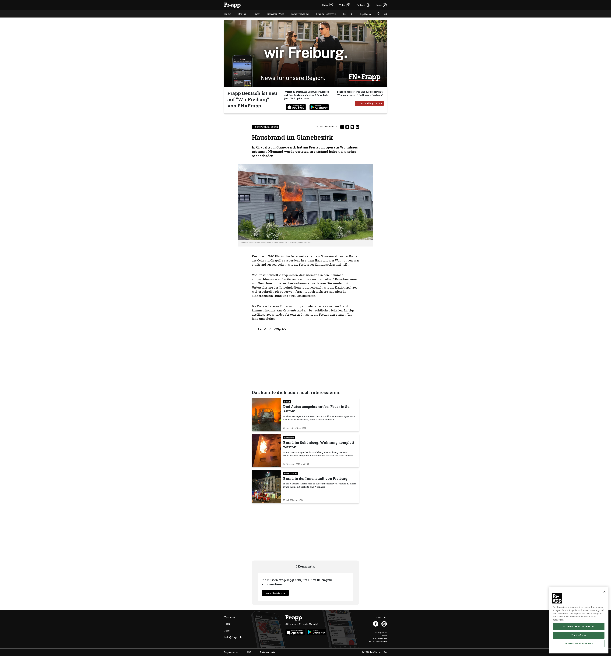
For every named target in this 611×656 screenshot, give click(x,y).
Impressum (231, 652)
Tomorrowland (300, 13)
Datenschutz (267, 652)
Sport (257, 13)
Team (227, 623)
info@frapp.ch (233, 637)
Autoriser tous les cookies (578, 626)
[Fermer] (604, 591)
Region (242, 13)
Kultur (347, 13)
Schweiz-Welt (275, 13)
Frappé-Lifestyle (326, 13)
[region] (578, 620)
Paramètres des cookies (579, 643)
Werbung (229, 617)
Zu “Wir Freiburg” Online (369, 103)
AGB (248, 652)
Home (227, 13)
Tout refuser (578, 635)
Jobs (227, 630)
